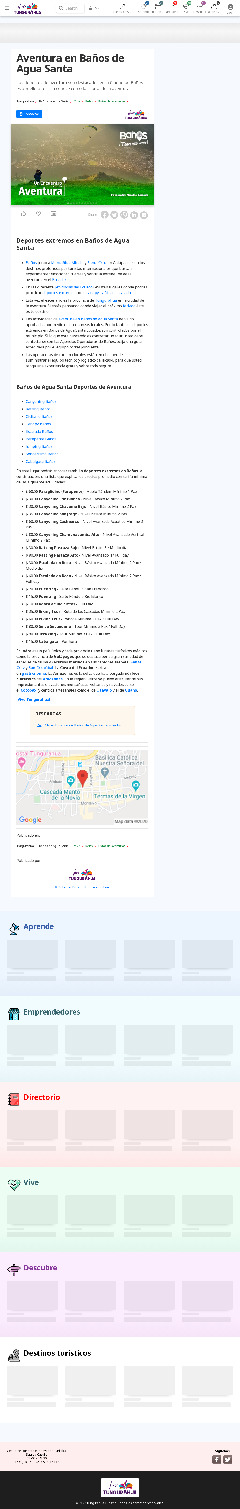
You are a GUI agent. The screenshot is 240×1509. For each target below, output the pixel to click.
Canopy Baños (38, 424)
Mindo (77, 262)
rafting (107, 292)
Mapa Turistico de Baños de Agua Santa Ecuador (82, 725)
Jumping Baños (39, 446)
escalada (123, 292)
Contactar (31, 114)
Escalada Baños (39, 431)
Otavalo (104, 690)
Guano (131, 690)
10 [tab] (93, 203)
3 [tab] (74, 203)
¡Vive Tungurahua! (33, 699)
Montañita (60, 262)
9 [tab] (91, 203)
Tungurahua (106, 300)
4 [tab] (77, 203)
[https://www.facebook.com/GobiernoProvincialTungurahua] (216, 1459)
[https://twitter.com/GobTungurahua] (227, 1459)
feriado (129, 305)
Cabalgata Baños (41, 461)
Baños (31, 262)
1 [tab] (68, 203)
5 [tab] (79, 203)
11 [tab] (96, 203)
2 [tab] (71, 203)
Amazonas (53, 678)
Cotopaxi (29, 690)
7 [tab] (85, 203)
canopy (92, 292)
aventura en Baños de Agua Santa (88, 319)
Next (149, 164)
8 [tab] (88, 203)
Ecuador (59, 279)
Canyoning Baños (41, 401)
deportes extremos (58, 292)
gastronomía (34, 673)
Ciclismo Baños (39, 416)
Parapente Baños (41, 439)
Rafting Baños (38, 409)
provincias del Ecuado (74, 287)
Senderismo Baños (42, 454)
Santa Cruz (97, 262)
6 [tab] (82, 203)
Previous (16, 164)
